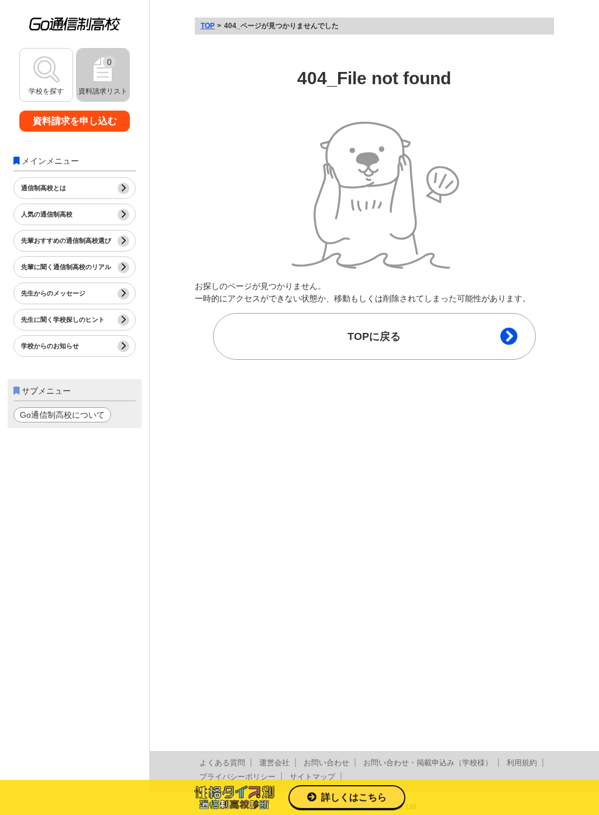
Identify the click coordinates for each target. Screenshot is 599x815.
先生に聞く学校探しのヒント (63, 319)
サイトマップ (312, 776)
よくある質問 (222, 762)
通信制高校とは (43, 187)
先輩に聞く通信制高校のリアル (66, 266)
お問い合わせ (326, 762)
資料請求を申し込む (75, 121)
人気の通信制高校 (47, 214)
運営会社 (274, 762)
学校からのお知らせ (50, 345)
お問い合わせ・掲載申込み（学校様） (428, 762)
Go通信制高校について (62, 414)
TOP (208, 26)
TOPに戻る (374, 336)
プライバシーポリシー (237, 776)
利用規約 (522, 762)
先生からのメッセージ (53, 293)
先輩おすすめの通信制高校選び (66, 240)
